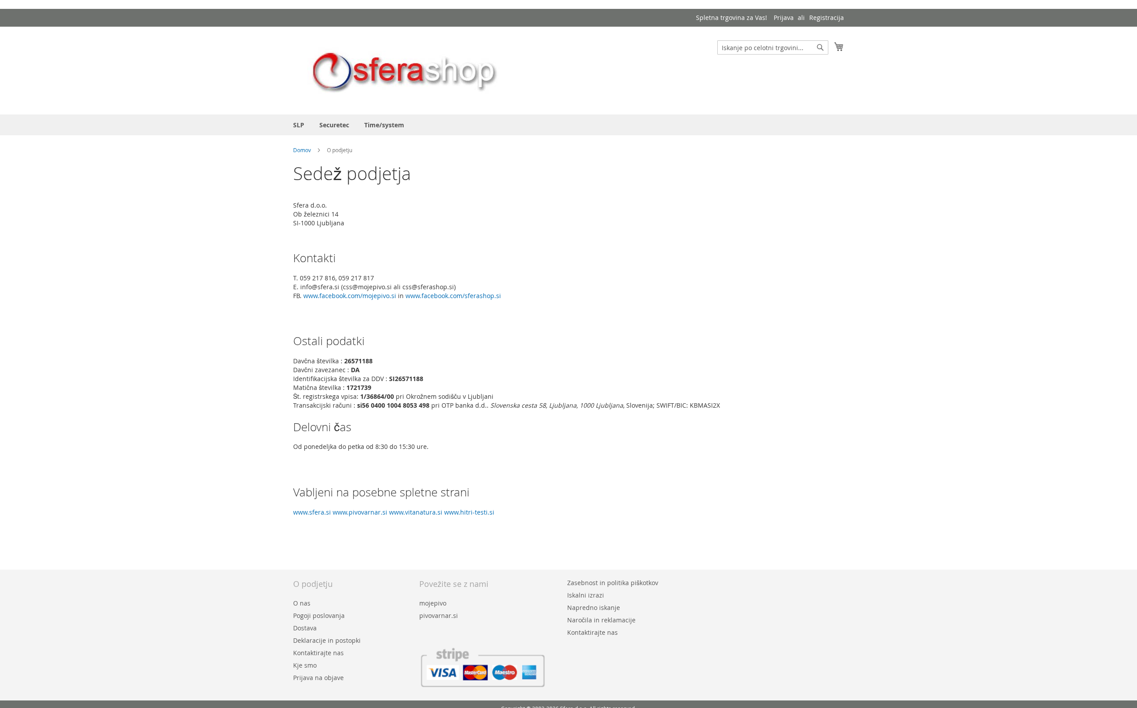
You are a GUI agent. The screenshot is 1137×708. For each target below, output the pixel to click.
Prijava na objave (318, 677)
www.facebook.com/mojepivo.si (349, 295)
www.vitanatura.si (415, 512)
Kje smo (305, 665)
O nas (301, 603)
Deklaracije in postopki (327, 640)
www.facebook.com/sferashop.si (453, 295)
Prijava (784, 17)
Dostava (305, 628)
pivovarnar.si (438, 615)
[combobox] (772, 47)
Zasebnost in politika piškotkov (612, 582)
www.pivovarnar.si (360, 512)
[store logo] (404, 70)
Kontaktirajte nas (318, 653)
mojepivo (432, 603)
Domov (302, 149)
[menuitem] (299, 124)
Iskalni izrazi (585, 595)
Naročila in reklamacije (601, 620)
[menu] (568, 124)
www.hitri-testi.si (469, 512)
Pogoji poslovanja (319, 615)
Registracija (826, 17)
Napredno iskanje (593, 607)
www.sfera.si (312, 512)
